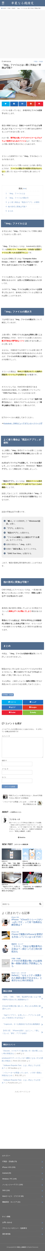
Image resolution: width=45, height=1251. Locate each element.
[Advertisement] (22, 33)
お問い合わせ (7, 1222)
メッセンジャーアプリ (12, 1185)
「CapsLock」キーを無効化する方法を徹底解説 (21, 1024)
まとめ (9, 211)
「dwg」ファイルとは (15, 193)
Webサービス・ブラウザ (13, 1196)
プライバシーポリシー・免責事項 (14, 1228)
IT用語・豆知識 (8, 695)
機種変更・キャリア (11, 1202)
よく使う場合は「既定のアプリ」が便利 (22, 202)
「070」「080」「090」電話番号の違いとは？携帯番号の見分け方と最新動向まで (21, 998)
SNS (6, 1190)
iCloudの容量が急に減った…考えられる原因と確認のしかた (21, 1007)
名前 (4, 760)
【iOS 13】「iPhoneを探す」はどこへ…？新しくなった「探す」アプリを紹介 (20, 1032)
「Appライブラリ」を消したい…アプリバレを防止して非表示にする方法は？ (21, 1016)
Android (6, 1173)
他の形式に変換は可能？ (16, 206)
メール (5, 769)
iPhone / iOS (8, 1167)
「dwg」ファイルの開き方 (17, 198)
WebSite (22, 837)
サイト (4, 777)
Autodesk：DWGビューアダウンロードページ (21, 423)
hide (24, 188)
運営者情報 (6, 1234)
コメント (6, 736)
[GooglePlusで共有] (31, 104)
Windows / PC (9, 1179)
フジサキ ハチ (14, 819)
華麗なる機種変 (21, 1247)
